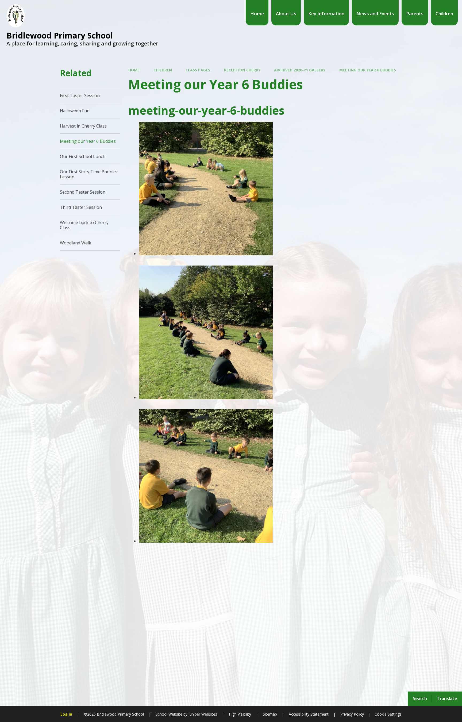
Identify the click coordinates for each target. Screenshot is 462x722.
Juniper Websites (202, 714)
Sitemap (270, 714)
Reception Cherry (242, 69)
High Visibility (240, 714)
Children (162, 69)
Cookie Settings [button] (388, 714)
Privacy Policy (352, 714)
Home (134, 69)
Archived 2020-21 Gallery (299, 69)
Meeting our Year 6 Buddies (367, 69)
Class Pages (198, 69)
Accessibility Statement (309, 714)
